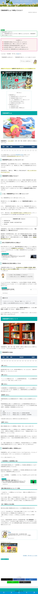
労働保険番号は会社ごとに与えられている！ (19, 96)
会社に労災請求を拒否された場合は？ (17, 101)
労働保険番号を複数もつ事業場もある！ (18, 107)
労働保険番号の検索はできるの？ (17, 98)
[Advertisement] (19, 21)
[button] (25, 582)
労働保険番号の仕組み (15, 106)
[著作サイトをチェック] (8, 538)
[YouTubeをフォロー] (10, 538)
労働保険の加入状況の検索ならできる (17, 102)
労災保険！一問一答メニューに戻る (30, 555)
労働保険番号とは (12, 94)
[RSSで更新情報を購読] (13, 538)
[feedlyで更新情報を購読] (12, 538)
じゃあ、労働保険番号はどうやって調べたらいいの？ (20, 99)
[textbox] (20, 275)
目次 (17, 92)
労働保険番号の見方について (14, 104)
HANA (18, 53)
